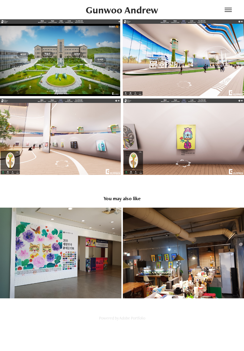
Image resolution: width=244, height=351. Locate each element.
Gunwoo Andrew (122, 9)
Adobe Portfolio (132, 318)
